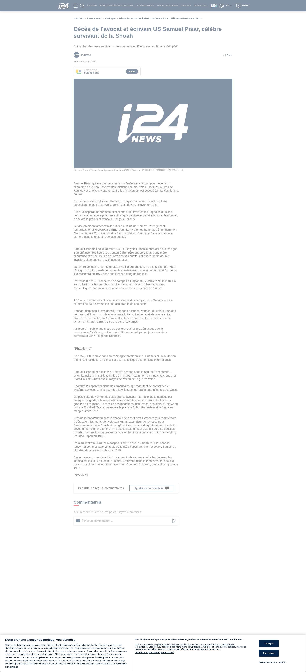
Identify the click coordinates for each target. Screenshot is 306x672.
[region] (153, 653)
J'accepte (268, 643)
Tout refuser (269, 653)
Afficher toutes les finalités (272, 662)
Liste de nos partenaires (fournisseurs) (154, 652)
